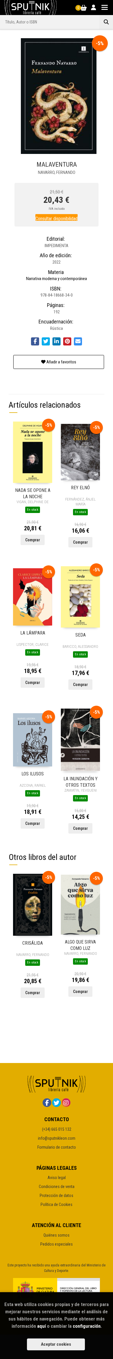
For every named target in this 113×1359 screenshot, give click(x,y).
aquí (41, 1326)
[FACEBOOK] (47, 1102)
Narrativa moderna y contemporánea (56, 278)
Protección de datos (56, 1195)
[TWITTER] (56, 1102)
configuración (87, 1326)
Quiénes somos (56, 1235)
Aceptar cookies (56, 1344)
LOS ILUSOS (32, 774)
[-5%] (32, 452)
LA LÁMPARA (32, 633)
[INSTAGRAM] (66, 1102)
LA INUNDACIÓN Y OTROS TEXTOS (80, 781)
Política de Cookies (56, 1204)
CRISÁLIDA (32, 943)
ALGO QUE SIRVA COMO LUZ (80, 944)
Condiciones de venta (56, 1186)
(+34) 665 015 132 (56, 1129)
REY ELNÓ (80, 487)
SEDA (80, 635)
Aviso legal (57, 1177)
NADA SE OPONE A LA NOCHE (32, 493)
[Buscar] (106, 22)
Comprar (32, 540)
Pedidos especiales (56, 1244)
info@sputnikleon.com (56, 1138)
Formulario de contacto (56, 1147)
